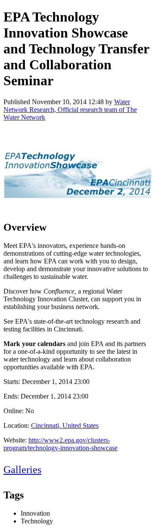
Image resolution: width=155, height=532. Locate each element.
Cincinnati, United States (65, 425)
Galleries (22, 469)
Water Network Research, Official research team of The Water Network (70, 109)
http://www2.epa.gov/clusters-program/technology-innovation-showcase (60, 444)
